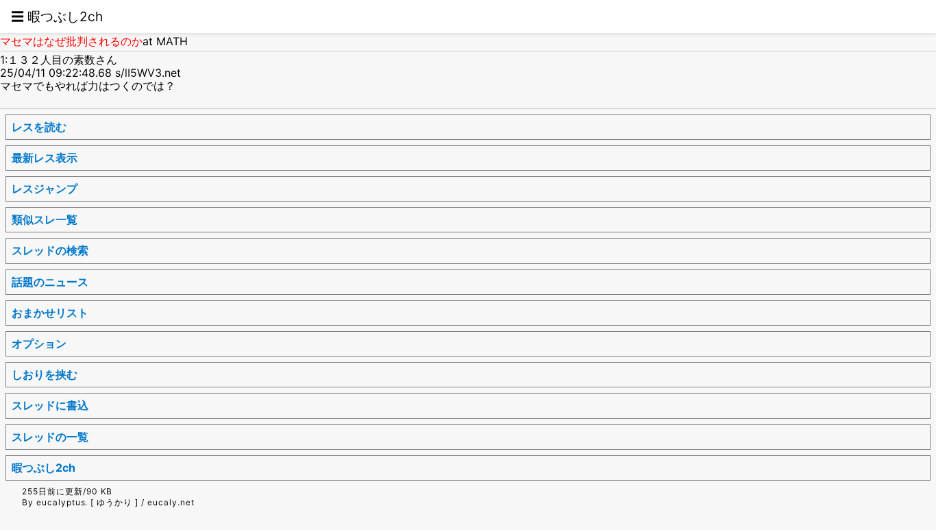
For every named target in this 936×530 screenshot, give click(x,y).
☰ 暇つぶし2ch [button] (57, 16)
